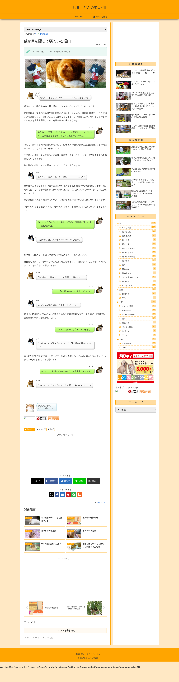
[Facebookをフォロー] (57, 494)
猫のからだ (30, 429)
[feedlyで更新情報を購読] (73, 494)
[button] (93, 481)
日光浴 (52, 429)
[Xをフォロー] (51, 494)
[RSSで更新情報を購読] (79, 494)
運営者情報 (79, 654)
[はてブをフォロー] (62, 494)
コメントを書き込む (65, 630)
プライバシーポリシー (95, 654)
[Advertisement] (44, 454)
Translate (44, 34)
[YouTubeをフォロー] (68, 494)
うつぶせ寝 (42, 429)
